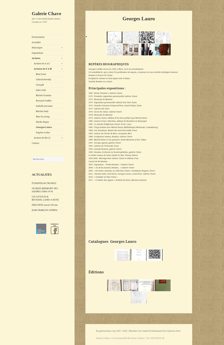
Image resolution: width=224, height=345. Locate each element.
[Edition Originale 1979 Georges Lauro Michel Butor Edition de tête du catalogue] (130, 285)
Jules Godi (41, 90)
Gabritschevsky (43, 79)
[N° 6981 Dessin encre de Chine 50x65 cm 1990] (147, 37)
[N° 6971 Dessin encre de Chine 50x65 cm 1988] (130, 37)
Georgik (40, 84)
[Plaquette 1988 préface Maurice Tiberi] (155, 255)
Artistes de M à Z (42, 137)
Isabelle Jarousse (44, 106)
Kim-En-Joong (43, 116)
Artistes (36, 58)
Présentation (38, 37)
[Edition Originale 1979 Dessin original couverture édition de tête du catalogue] (114, 285)
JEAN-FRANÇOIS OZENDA (44, 210)
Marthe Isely (42, 111)
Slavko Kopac (42, 121)
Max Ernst (41, 74)
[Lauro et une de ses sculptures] (147, 49)
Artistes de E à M (43, 68)
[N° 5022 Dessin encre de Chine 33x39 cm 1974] (114, 37)
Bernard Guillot (43, 100)
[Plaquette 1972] (122, 255)
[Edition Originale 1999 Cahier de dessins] (163, 285)
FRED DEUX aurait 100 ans (45, 204)
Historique (37, 47)
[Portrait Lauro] (163, 49)
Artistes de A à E (42, 63)
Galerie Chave (46, 13)
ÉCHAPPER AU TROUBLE (44, 183)
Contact (35, 143)
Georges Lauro (44, 127)
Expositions (37, 52)
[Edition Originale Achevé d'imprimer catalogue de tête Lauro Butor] (147, 285)
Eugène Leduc (43, 132)
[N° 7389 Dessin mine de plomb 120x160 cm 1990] (114, 49)
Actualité (36, 42)
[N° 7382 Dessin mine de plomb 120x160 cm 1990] (163, 37)
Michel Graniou (43, 95)
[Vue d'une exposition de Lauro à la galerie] (130, 49)
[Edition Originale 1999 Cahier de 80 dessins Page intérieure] (138, 297)
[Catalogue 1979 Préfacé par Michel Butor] (138, 255)
